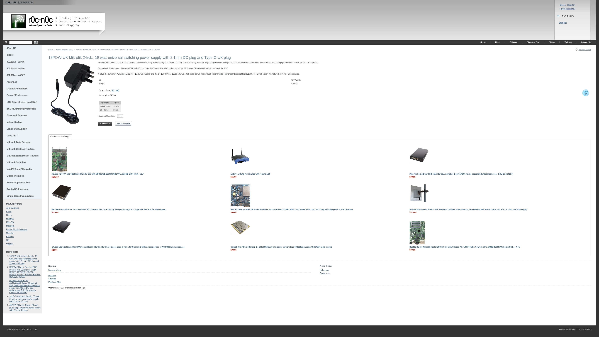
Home (50, 49)
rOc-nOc (10, 236)
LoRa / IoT (12, 135)
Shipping (513, 42)
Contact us (325, 273)
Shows (552, 42)
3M (7, 240)
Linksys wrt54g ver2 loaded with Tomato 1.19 (250, 174)
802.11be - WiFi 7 (16, 75)
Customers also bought (60, 137)
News (497, 42)
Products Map (54, 282)
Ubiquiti (9, 244)
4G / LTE (11, 48)
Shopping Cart (533, 42)
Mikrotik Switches (16, 162)
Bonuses (52, 275)
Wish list (563, 23)
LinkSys (10, 218)
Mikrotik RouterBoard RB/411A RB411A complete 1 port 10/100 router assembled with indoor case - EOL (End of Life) (461, 174)
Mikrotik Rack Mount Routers (23, 155)
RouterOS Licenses (17, 189)
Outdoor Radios (15, 175)
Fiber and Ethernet (17, 115)
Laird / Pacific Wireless (16, 229)
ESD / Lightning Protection (21, 108)
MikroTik (10, 222)
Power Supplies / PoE (64, 49)
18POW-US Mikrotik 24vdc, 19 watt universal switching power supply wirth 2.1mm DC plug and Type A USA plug (24, 260)
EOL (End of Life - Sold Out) (22, 102)
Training (568, 42)
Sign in (563, 5)
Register (571, 5)
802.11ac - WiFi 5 (15, 61)
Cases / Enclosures (17, 95)
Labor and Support (17, 128)
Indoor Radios (14, 122)
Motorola (10, 226)
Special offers (54, 270)
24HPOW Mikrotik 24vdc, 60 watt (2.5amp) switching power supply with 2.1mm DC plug (24, 299)
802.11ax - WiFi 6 (15, 68)
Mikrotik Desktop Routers (20, 149)
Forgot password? (567, 9)
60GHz (10, 55)
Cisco (8, 211)
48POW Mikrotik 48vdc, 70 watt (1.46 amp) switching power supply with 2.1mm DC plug (25, 307)
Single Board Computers (20, 196)
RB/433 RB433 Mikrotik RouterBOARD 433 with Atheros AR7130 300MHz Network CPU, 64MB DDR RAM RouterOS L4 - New (464, 247)
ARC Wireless (12, 208)
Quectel (9, 233)
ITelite (9, 215)
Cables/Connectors (17, 88)
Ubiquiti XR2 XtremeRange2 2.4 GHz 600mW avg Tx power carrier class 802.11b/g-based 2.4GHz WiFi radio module (281, 247)
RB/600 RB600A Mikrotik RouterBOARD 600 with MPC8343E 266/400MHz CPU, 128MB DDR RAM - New (98, 174)
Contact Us (586, 42)
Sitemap (52, 279)
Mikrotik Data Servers (18, 142)
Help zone (324, 270)
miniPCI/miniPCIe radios (20, 169)
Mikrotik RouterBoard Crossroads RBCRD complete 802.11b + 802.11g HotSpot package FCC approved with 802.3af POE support (109, 209)
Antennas (12, 82)
